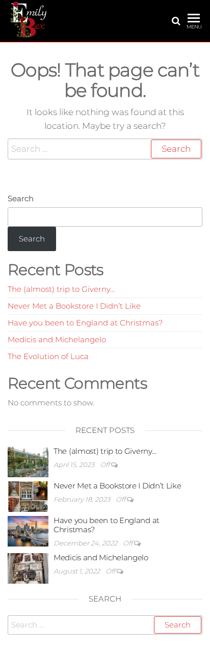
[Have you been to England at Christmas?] (28, 530)
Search (21, 198)
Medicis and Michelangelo (57, 339)
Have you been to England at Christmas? (85, 323)
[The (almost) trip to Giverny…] (28, 461)
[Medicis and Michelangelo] (28, 567)
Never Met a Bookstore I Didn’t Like (74, 306)
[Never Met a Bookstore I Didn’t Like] (28, 496)
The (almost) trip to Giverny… (61, 289)
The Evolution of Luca (48, 356)
